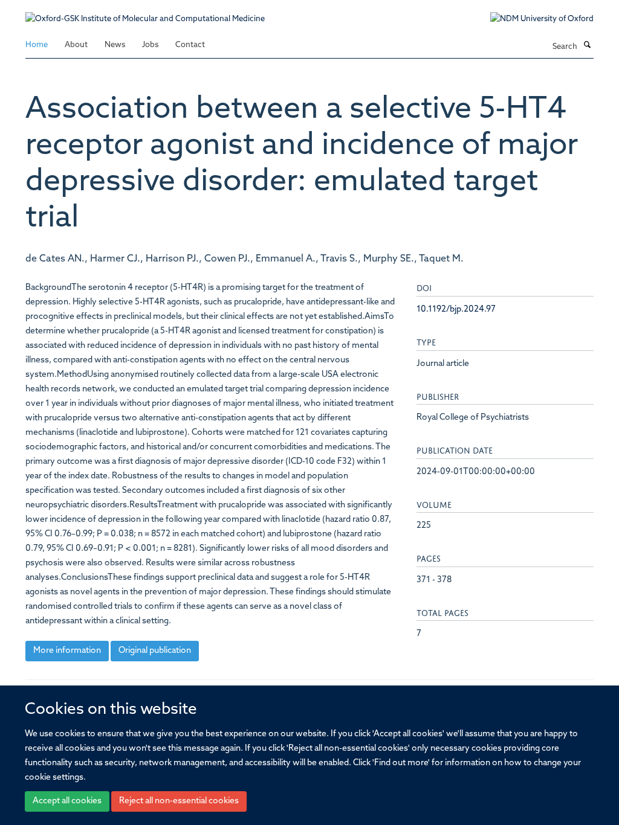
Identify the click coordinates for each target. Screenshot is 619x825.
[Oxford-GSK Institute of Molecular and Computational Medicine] (145, 13)
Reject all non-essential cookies (179, 801)
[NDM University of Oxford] (533, 19)
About (76, 45)
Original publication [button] (154, 650)
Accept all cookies (67, 801)
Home (36, 45)
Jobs (150, 45)
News (115, 45)
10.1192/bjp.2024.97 (456, 309)
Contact (190, 45)
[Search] (587, 46)
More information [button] (67, 650)
